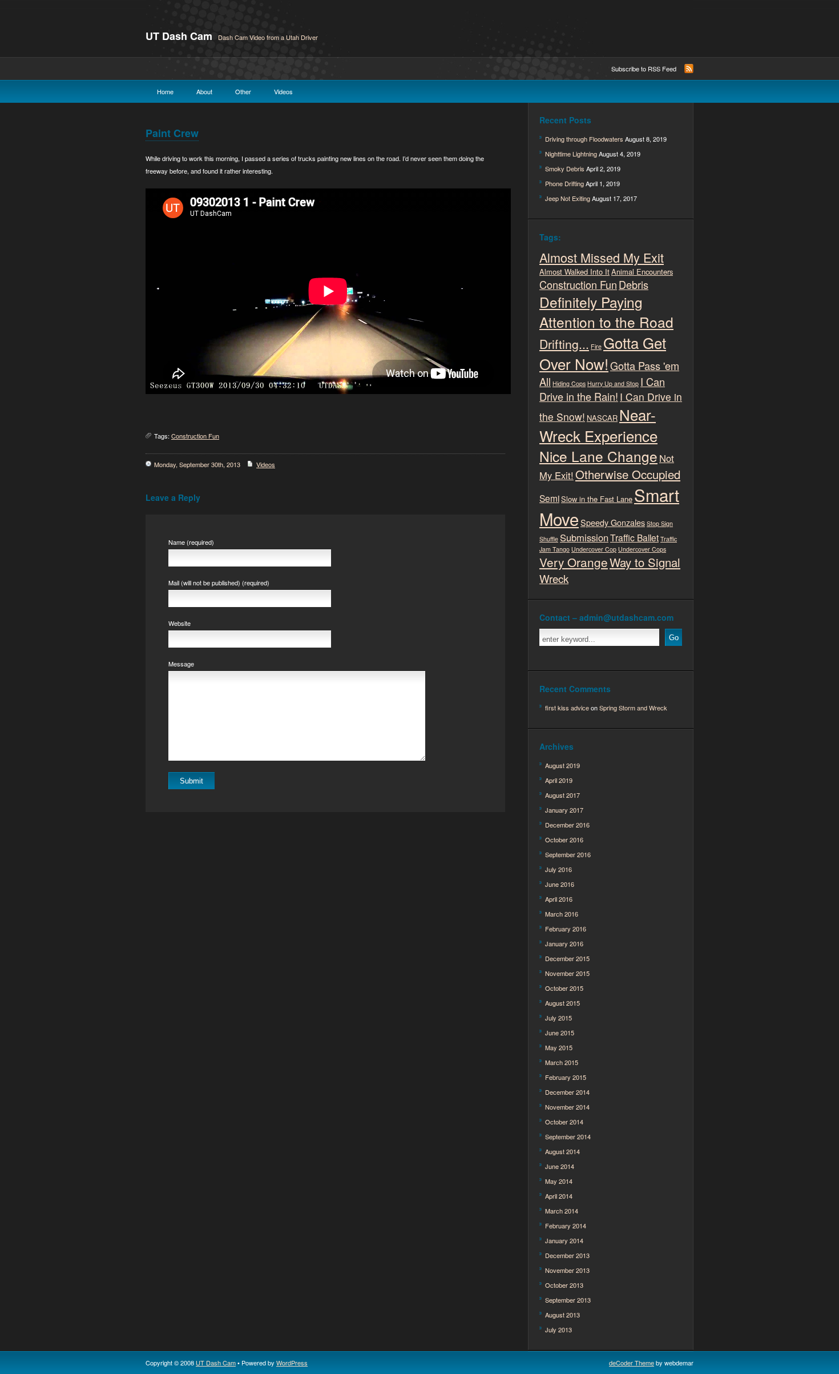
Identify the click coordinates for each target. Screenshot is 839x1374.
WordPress (292, 1362)
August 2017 (562, 795)
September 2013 (568, 1299)
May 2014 (558, 1181)
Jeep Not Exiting (567, 198)
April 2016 (558, 898)
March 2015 (561, 1062)
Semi (549, 498)
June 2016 (559, 884)
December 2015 (567, 958)
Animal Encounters (642, 271)
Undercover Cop (593, 549)
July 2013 (558, 1329)
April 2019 (558, 780)
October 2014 (564, 1121)
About (204, 91)
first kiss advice (567, 707)
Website (179, 623)
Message (181, 663)
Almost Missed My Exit (601, 257)
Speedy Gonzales (612, 522)
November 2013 (567, 1270)
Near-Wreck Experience (598, 425)
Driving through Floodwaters (584, 138)
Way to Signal (645, 562)
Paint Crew (172, 133)
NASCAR (602, 417)
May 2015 (558, 1047)
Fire (596, 346)
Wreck (553, 578)
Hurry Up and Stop (613, 383)
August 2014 (562, 1151)
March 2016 (561, 913)
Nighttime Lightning (571, 153)
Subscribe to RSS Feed (643, 68)
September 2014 (568, 1136)
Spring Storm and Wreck (633, 707)
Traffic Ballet (634, 537)
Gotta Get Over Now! (602, 353)
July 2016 (558, 869)
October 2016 (564, 839)
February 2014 (565, 1225)
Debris (633, 284)
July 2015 (558, 1017)
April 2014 (558, 1195)
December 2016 (567, 824)
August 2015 (562, 1002)
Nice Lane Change (598, 456)
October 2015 (564, 988)
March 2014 (561, 1210)
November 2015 (567, 973)
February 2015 (565, 1077)
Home (165, 91)
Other (243, 91)
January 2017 (564, 809)
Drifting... (564, 343)
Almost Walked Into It (574, 271)
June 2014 (559, 1166)
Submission (584, 537)
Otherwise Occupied (627, 474)
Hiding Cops (569, 383)
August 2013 (562, 1314)
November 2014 (567, 1106)
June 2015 (559, 1032)
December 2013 (567, 1255)
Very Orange (573, 562)
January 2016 (564, 943)
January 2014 (564, 1240)
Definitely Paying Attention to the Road (606, 312)
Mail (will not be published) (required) (218, 582)
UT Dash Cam (179, 36)
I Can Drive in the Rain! (602, 389)
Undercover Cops (642, 549)
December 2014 (567, 1091)
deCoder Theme (631, 1362)
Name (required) (191, 542)
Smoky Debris (564, 168)
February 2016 (565, 928)
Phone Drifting (564, 183)
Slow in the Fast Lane (596, 498)
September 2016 (568, 854)
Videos (283, 91)
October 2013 (564, 1284)
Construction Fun (195, 435)
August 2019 (562, 765)
